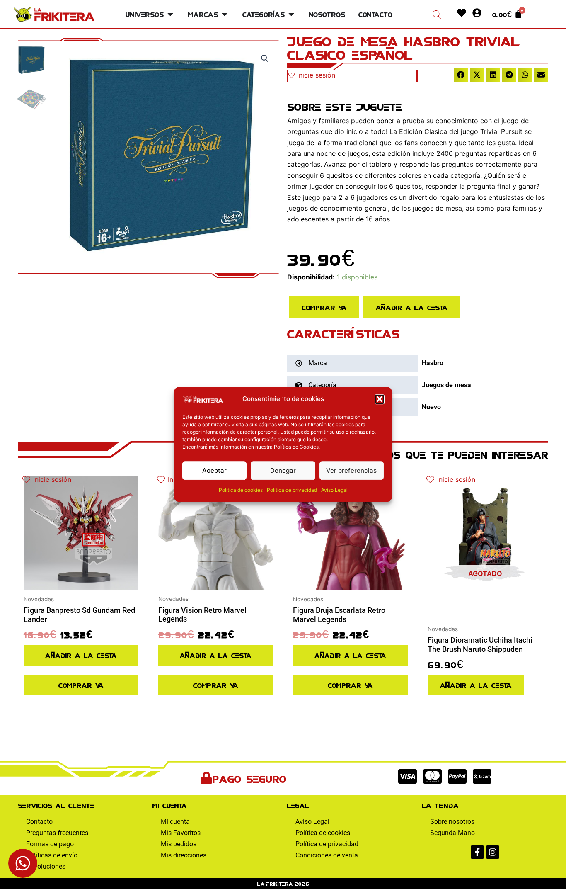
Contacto (39, 822)
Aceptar (214, 470)
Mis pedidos (178, 844)
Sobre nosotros (452, 822)
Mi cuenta (175, 822)
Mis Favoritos (181, 833)
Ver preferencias (351, 470)
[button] (379, 399)
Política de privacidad (292, 490)
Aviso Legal (334, 490)
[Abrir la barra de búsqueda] (437, 14)
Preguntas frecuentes (57, 833)
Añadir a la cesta (411, 307)
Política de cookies (241, 490)
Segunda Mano (452, 833)
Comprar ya (324, 307)
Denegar (283, 470)
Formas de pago (50, 844)
